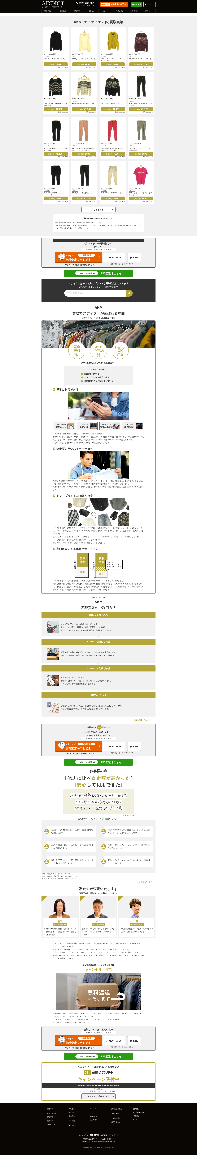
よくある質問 (115, 1118)
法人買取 (72, 1125)
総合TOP (50, 1109)
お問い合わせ (115, 1122)
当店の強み (120, 11)
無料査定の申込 (112, 4)
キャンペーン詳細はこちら (98, 1096)
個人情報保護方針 (139, 1112)
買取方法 (91, 11)
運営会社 (148, 11)
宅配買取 (72, 1112)
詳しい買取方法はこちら (143, 720)
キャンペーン (105, 11)
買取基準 (77, 11)
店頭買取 (72, 1116)
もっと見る (98, 209)
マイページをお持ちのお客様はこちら (78, 265)
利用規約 (136, 1116)
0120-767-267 (86, 3)
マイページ (150, 4)
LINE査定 (137, 4)
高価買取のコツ (52, 1124)
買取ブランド (48, 11)
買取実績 (63, 11)
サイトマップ (137, 1119)
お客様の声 (134, 11)
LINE (135, 257)
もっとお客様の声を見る (143, 882)
